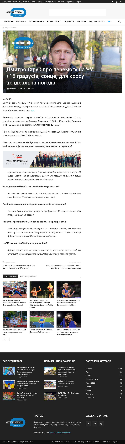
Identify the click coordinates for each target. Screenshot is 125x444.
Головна (8, 22)
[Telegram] (120, 1)
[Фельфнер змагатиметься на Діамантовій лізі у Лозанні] (42, 319)
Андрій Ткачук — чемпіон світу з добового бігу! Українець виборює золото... (28, 384)
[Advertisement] (77, 12)
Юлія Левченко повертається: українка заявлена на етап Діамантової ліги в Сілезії (68, 302)
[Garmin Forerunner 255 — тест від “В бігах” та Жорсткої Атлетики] (9, 396)
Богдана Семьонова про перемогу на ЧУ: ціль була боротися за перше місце (63, 266)
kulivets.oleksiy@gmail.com (60, 432)
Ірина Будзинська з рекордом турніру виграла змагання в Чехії (14, 332)
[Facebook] (112, 1)
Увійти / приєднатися (10, 2)
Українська (70, 2)
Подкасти (69, 22)
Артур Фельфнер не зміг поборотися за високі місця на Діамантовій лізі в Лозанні (14, 302)
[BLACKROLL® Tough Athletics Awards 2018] (50, 396)
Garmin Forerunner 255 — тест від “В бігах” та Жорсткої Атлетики (27, 395)
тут (32, 110)
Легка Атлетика (24, 2)
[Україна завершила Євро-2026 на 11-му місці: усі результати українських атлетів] (69, 319)
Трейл (33, 2)
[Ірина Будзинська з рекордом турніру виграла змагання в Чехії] (15, 319)
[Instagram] (116, 1)
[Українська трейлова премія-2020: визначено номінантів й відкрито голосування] (50, 371)
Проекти (81, 22)
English (79, 2)
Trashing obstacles (50, 2)
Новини (20, 22)
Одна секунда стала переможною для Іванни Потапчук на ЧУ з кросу (19, 266)
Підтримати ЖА (97, 22)
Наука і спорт (54, 22)
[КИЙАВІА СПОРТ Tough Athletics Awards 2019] (50, 384)
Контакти (61, 2)
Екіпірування (35, 22)
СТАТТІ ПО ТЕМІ (10, 276)
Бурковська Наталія (14, 88)
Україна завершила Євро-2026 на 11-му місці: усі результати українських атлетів (68, 332)
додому (5, 28)
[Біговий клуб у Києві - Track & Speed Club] (42, 159)
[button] (119, 22)
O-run (40, 2)
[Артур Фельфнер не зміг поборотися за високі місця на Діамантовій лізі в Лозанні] (15, 289)
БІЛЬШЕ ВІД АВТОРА (28, 276)
